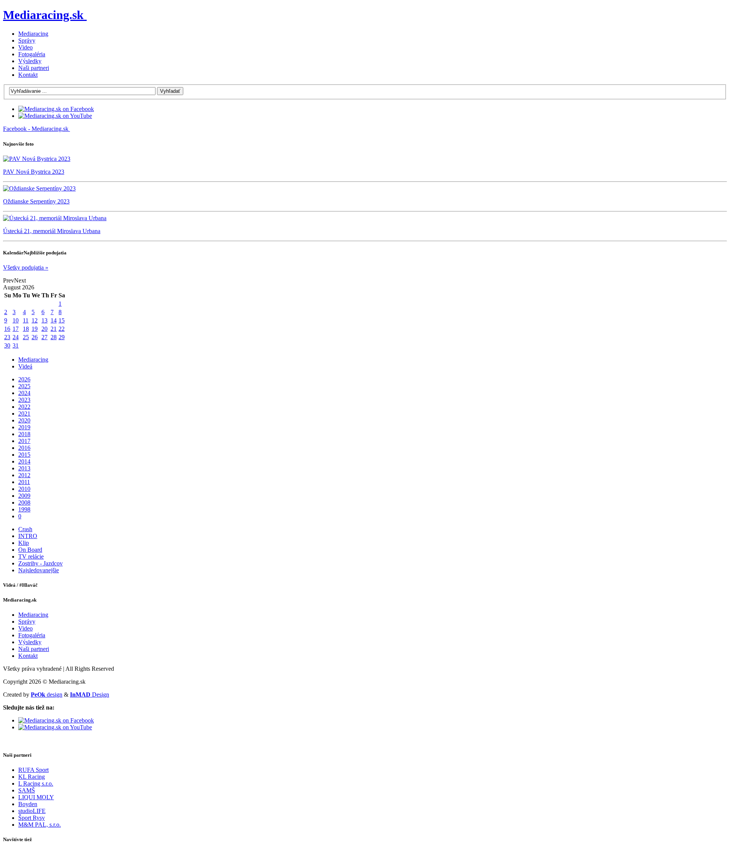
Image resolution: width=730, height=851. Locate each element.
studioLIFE (32, 811)
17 (16, 328)
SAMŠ (26, 790)
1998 (24, 509)
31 (16, 345)
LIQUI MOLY (36, 797)
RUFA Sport (33, 770)
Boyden (27, 804)
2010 (24, 489)
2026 (24, 379)
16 (7, 328)
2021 (24, 413)
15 (62, 320)
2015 (24, 454)
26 (35, 337)
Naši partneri (33, 68)
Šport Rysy (31, 817)
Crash (25, 529)
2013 (24, 468)
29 (62, 337)
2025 (24, 386)
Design (89, 694)
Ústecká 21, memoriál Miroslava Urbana (51, 231)
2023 (24, 400)
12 (35, 320)
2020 (24, 420)
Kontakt (28, 74)
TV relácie (31, 556)
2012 (24, 475)
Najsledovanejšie (38, 570)
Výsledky (29, 61)
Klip (23, 543)
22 (62, 328)
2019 (24, 427)
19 (35, 328)
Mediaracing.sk (43, 15)
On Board (30, 549)
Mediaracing (33, 33)
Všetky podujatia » (25, 267)
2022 (24, 406)
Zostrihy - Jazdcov (40, 563)
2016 (24, 448)
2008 (24, 502)
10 (16, 320)
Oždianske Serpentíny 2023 (36, 201)
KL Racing (31, 776)
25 (26, 337)
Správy (26, 40)
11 (26, 320)
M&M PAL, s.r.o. (39, 824)
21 (54, 328)
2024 (24, 393)
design (46, 694)
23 (7, 337)
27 (44, 337)
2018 (24, 434)
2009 (24, 495)
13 (44, 320)
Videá (25, 366)
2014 (24, 461)
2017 (24, 441)
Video (25, 47)
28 (54, 337)
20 (44, 328)
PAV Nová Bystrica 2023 (33, 171)
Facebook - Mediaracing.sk (35, 128)
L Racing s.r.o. (35, 783)
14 (54, 320)
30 (7, 345)
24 (16, 337)
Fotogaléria (31, 54)
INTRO (27, 536)
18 (26, 328)
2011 (24, 482)
